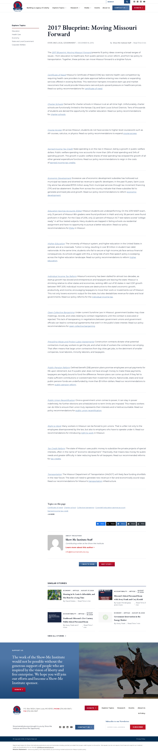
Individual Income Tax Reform (62, 276)
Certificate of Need (57, 75)
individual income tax (102, 297)
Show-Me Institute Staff (122, 43)
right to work (87, 433)
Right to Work (54, 426)
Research (74, 8)
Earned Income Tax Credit (60, 149)
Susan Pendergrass (124, 603)
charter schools (58, 114)
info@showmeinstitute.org (77, 552)
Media (86, 8)
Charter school (70, 508)
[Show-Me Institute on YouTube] (144, 1)
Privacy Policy (140, 739)
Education (16, 31)
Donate (137, 8)
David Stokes (70, 601)
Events (97, 8)
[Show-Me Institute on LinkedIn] (141, 1)
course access (130, 133)
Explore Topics (58, 8)
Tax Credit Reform (56, 448)
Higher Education (56, 243)
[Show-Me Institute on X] (137, 1)
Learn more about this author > (80, 547)
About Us (106, 8)
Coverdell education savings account (110, 508)
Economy (15, 38)
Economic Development (59, 178)
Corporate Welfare (19, 45)
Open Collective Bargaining (61, 312)
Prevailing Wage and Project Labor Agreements (71, 342)
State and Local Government (23, 41)
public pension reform (65, 385)
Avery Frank (70, 625)
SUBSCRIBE (138, 727)
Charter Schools (55, 104)
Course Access (55, 130)
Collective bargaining (85, 508)
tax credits (56, 459)
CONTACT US (84, 727)
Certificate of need (55, 508)
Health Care (16, 34)
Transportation (55, 474)
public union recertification (88, 410)
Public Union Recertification (61, 400)
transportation (95, 481)
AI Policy (141, 713)
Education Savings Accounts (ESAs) (65, 211)
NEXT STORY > (106, 564)
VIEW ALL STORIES (56, 636)
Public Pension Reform (59, 367)
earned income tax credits (62, 163)
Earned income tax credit (58, 511)
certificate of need (93, 88)
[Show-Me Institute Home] (18, 6)
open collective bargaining (82, 326)
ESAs (71, 228)
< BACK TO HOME (87, 564)
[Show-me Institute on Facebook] (134, 1)
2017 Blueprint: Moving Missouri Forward (71, 52)
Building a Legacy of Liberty (38, 8)
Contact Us (120, 8)
